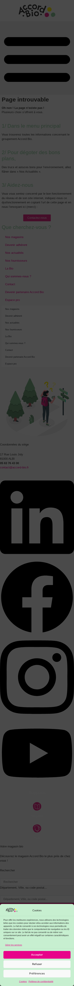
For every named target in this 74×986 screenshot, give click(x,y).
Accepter (37, 954)
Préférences (37, 973)
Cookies (23, 981)
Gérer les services (13, 945)
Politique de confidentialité (41, 981)
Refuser (37, 964)
